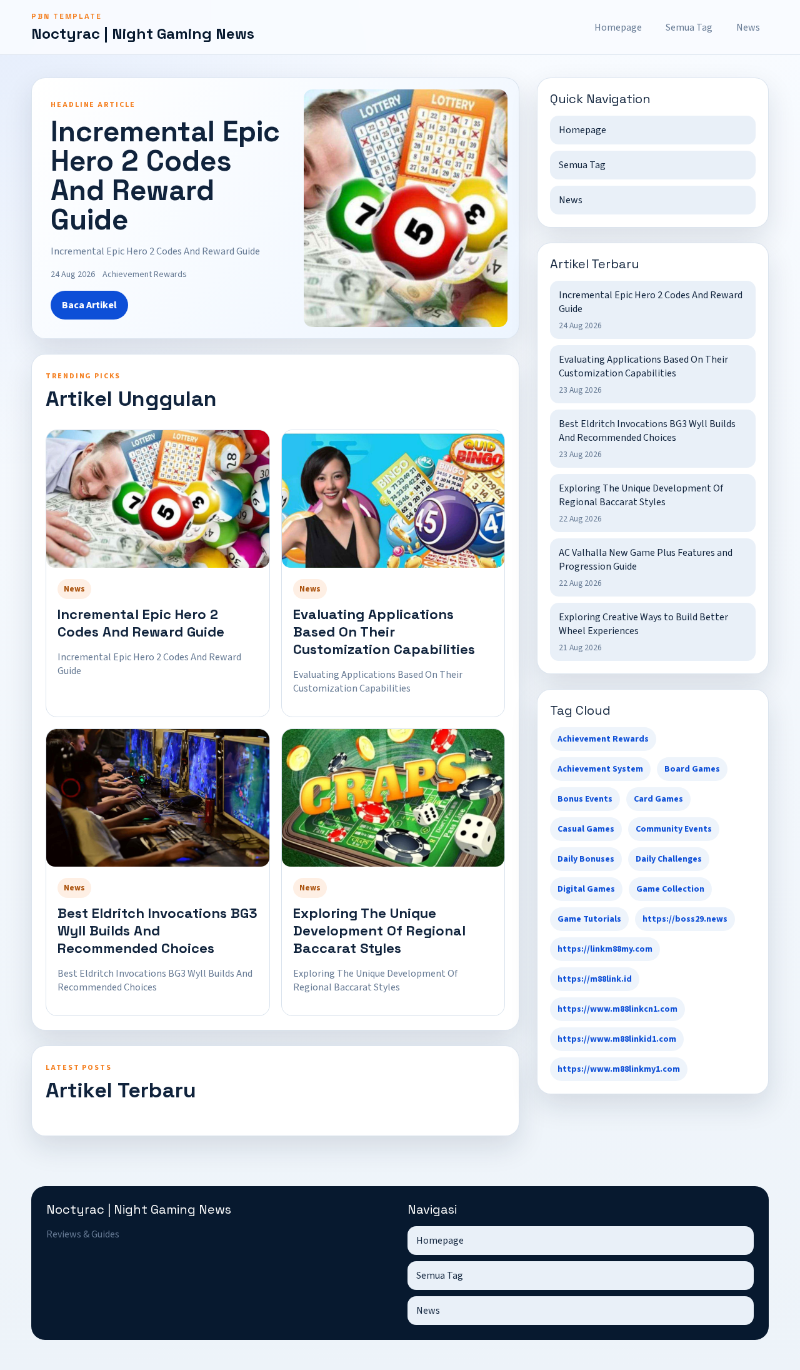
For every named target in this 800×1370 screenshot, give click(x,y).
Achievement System (600, 769)
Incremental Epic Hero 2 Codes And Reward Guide (141, 622)
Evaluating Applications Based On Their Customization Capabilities (384, 631)
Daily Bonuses (586, 859)
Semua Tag (689, 27)
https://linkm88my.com (605, 949)
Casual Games (586, 829)
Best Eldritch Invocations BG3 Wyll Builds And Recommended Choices (158, 930)
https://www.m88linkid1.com (617, 1039)
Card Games (658, 799)
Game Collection (670, 889)
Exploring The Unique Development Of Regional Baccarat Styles (379, 930)
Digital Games (586, 889)
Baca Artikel (89, 305)
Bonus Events (585, 799)
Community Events (674, 829)
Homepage (618, 27)
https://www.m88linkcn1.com (618, 1009)
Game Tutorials (589, 919)
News (748, 27)
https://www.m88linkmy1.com (619, 1069)
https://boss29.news (685, 919)
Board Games (692, 769)
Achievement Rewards (603, 739)
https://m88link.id (595, 979)
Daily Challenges (669, 859)
